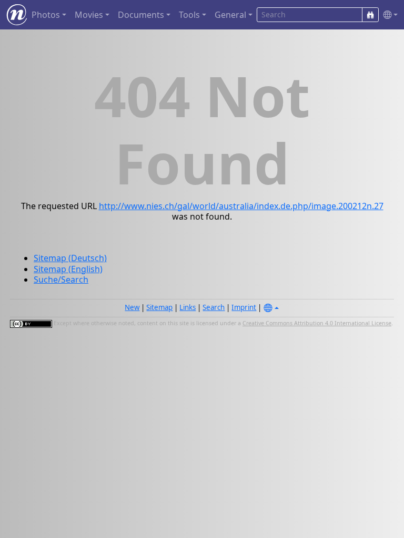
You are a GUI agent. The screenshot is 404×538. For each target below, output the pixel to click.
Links (187, 307)
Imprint (243, 307)
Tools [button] (189, 14)
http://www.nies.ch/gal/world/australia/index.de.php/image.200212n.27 (241, 206)
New (132, 307)
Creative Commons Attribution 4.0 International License (317, 323)
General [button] (230, 14)
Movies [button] (89, 14)
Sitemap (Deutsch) (70, 258)
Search (214, 307)
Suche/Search (61, 279)
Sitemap (159, 307)
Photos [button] (46, 14)
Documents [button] (141, 14)
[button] (388, 15)
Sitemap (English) (68, 269)
